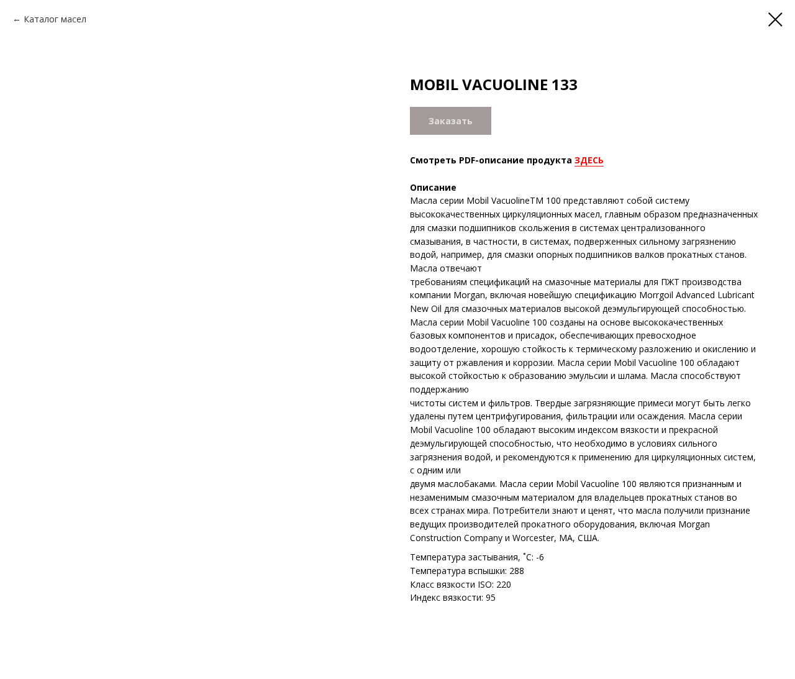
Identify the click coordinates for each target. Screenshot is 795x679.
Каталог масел (55, 19)
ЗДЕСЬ (589, 160)
